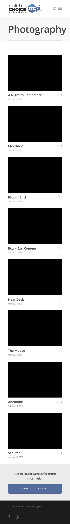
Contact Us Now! (35, 488)
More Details (36, 70)
